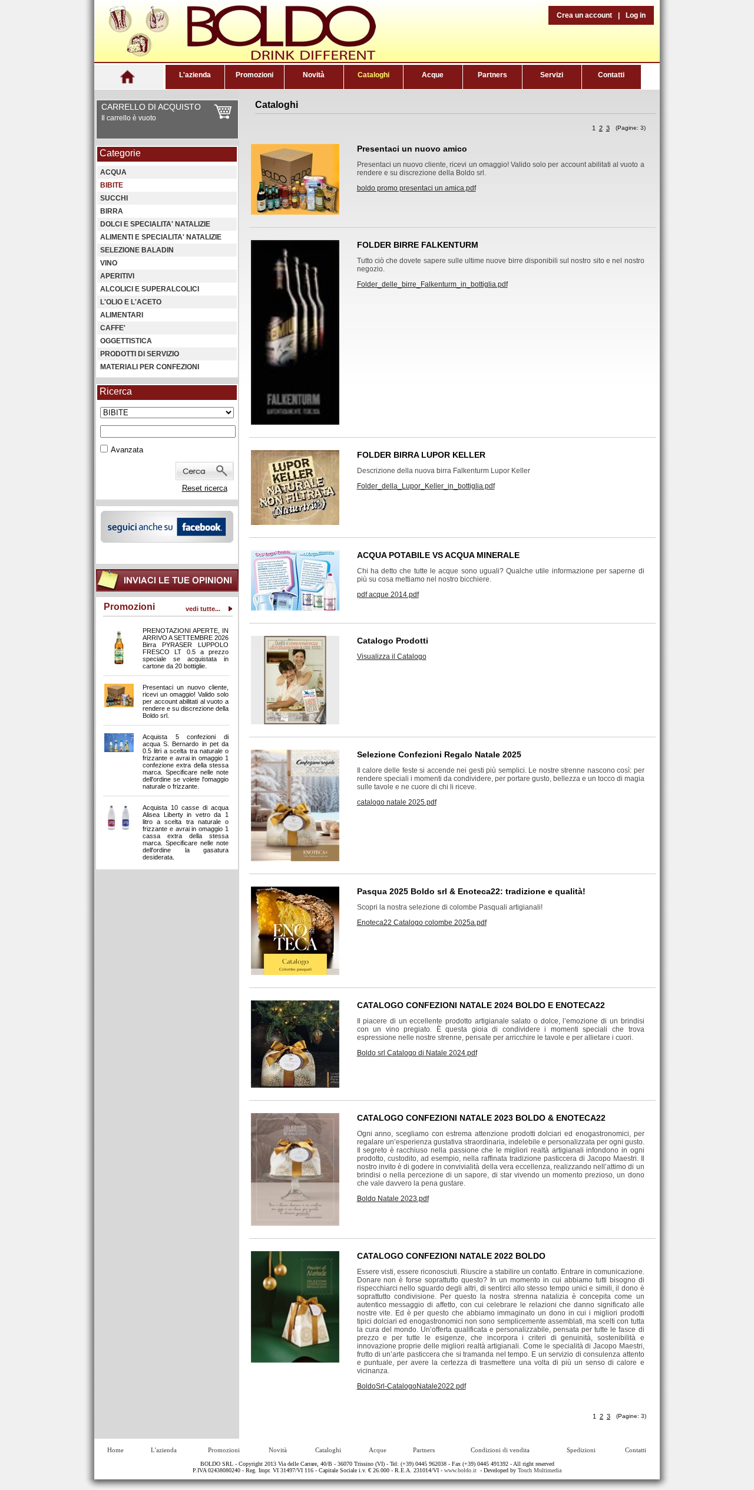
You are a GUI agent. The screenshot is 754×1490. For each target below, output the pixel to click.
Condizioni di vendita (500, 1449)
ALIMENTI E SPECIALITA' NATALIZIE (160, 237)
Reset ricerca (204, 488)
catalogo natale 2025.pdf (396, 802)
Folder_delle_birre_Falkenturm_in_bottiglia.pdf (432, 284)
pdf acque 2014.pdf (388, 594)
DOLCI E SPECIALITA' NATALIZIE (155, 224)
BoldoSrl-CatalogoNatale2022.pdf (411, 1386)
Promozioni (254, 75)
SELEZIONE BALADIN (137, 250)
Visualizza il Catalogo (391, 656)
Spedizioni (581, 1449)
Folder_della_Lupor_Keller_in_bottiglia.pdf (426, 486)
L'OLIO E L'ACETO (130, 302)
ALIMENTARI (121, 315)
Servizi (551, 75)
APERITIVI (117, 276)
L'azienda (195, 75)
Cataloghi (373, 75)
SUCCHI (114, 198)
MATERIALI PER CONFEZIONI (149, 367)
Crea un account (584, 15)
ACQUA (113, 172)
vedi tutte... (203, 608)
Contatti (611, 75)
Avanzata (127, 449)
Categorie (120, 153)
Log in (636, 15)
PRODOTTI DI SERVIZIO (139, 354)
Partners (492, 75)
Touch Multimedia (539, 1470)
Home (115, 1449)
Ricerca (116, 391)
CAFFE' (112, 328)
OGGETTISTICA (126, 341)
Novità (314, 75)
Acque (433, 75)
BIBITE (111, 185)
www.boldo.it (460, 1470)
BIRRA (111, 211)
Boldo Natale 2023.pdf (393, 1198)
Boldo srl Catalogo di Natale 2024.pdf (417, 1053)
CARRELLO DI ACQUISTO (151, 106)
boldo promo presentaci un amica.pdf (416, 188)
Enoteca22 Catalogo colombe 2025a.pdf (422, 922)
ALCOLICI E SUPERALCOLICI (149, 289)
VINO (108, 263)
